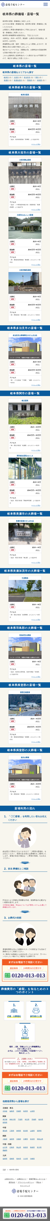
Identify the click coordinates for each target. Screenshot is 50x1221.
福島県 (12, 1111)
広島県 (12, 1147)
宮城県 (18, 1111)
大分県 (25, 1159)
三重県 (12, 1131)
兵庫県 (25, 1139)
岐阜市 (6, 77)
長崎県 (12, 1159)
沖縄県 (32, 1159)
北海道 (5, 1111)
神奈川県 (13, 1119)
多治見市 (27, 77)
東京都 (5, 1119)
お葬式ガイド (22, 1179)
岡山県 (18, 1147)
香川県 (39, 1147)
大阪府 (5, 1139)
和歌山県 (40, 1139)
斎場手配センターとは (37, 1179)
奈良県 (32, 1139)
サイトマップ (25, 1186)
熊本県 (18, 1159)
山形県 (32, 1111)
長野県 (39, 1131)
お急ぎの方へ (9, 1179)
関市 (37, 77)
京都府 (18, 1139)
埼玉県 (27, 1119)
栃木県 (40, 1119)
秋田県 (25, 1111)
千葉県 (20, 1119)
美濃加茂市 (18, 80)
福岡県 (5, 1159)
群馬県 (5, 1122)
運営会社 (12, 1182)
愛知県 (5, 1131)
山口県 (5, 1147)
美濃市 (6, 80)
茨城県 (34, 1119)
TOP (4, 1170)
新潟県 (25, 1131)
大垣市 (16, 77)
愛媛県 (5, 1150)
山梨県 (32, 1131)
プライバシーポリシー (26, 1182)
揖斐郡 (39, 80)
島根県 (32, 1147)
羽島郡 (29, 80)
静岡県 (18, 1131)
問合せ (38, 1182)
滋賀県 (12, 1139)
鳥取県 (25, 1147)
